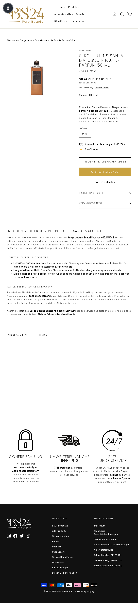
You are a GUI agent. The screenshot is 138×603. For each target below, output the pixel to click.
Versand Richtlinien (62, 557)
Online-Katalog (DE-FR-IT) (107, 555)
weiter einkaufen (105, 182)
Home (62, 6)
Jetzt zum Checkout (105, 172)
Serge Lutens (85, 50)
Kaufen (20, 400)
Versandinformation (91, 203)
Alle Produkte (59, 531)
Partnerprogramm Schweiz (108, 565)
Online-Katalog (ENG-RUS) (108, 560)
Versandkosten (102, 87)
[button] (8, 8)
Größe (83, 128)
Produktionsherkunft (92, 193)
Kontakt (56, 541)
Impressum (58, 562)
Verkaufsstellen (63, 14)
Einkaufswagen (60, 567)
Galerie (80, 14)
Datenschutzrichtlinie (105, 539)
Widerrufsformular (103, 549)
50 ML (85, 134)
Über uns (75, 21)
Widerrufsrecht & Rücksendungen (112, 544)
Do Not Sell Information (64, 572)
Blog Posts (60, 21)
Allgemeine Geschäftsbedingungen (106, 533)
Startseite (12, 40)
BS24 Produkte (60, 525)
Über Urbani (58, 551)
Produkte (73, 6)
